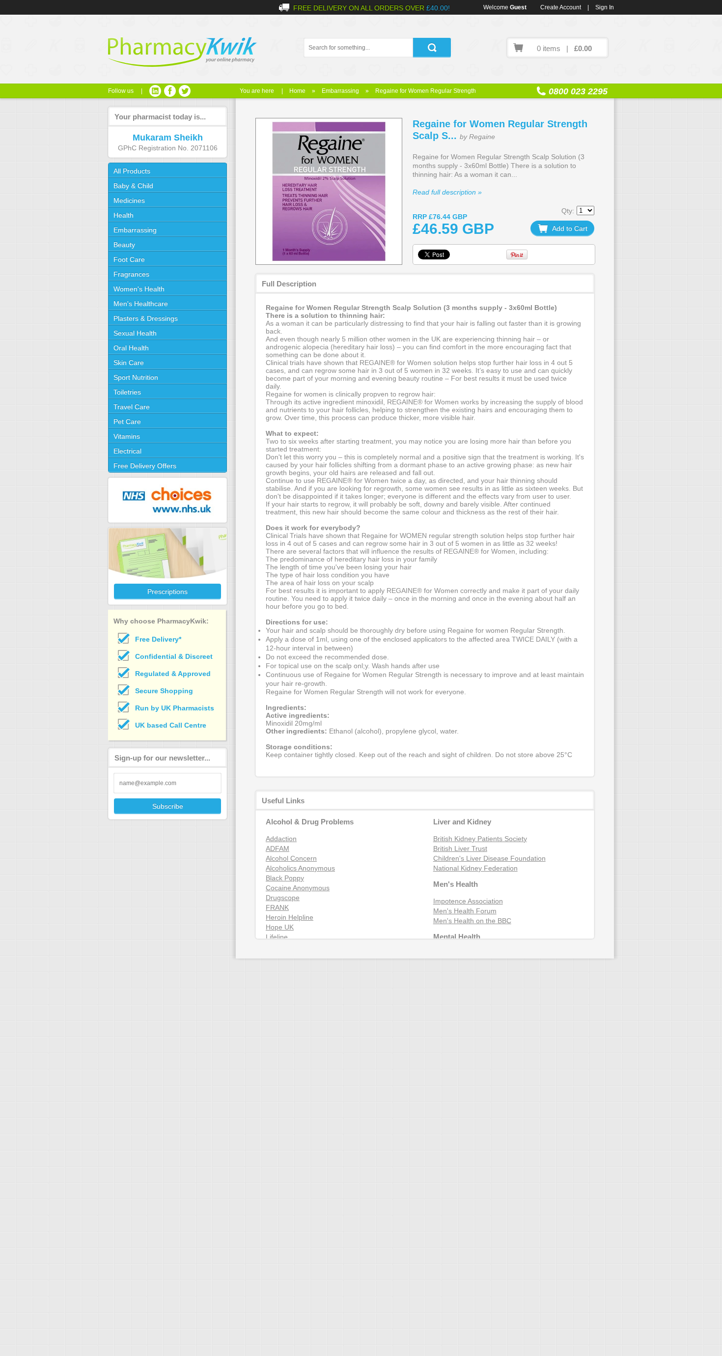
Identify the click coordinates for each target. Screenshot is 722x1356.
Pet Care (127, 421)
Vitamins (126, 436)
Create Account (560, 7)
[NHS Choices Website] (167, 500)
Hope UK (280, 927)
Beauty (124, 245)
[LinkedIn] (155, 91)
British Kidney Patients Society (480, 839)
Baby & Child (133, 186)
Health (123, 215)
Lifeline (277, 937)
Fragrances (131, 274)
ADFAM (277, 848)
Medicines (129, 200)
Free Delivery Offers (144, 466)
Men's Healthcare (140, 304)
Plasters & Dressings (145, 318)
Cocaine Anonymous (298, 888)
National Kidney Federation (475, 868)
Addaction (281, 839)
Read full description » (447, 192)
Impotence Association (468, 901)
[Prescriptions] (167, 566)
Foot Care (129, 259)
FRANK (277, 907)
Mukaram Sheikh (168, 137)
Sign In (604, 7)
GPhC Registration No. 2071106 (168, 148)
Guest (518, 7)
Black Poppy (285, 878)
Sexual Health (135, 333)
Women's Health (139, 289)
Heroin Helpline (289, 917)
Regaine (482, 137)
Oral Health (131, 348)
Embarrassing (340, 90)
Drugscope (283, 898)
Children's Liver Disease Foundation (489, 858)
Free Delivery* (158, 639)
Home (297, 90)
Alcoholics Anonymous (300, 868)
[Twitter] (185, 91)
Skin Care (128, 363)
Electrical (127, 451)
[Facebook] (170, 91)
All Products (131, 171)
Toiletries (127, 392)
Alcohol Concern (291, 858)
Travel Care (131, 407)
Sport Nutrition (135, 377)
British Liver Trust (460, 848)
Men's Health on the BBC (472, 921)
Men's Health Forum (465, 911)
